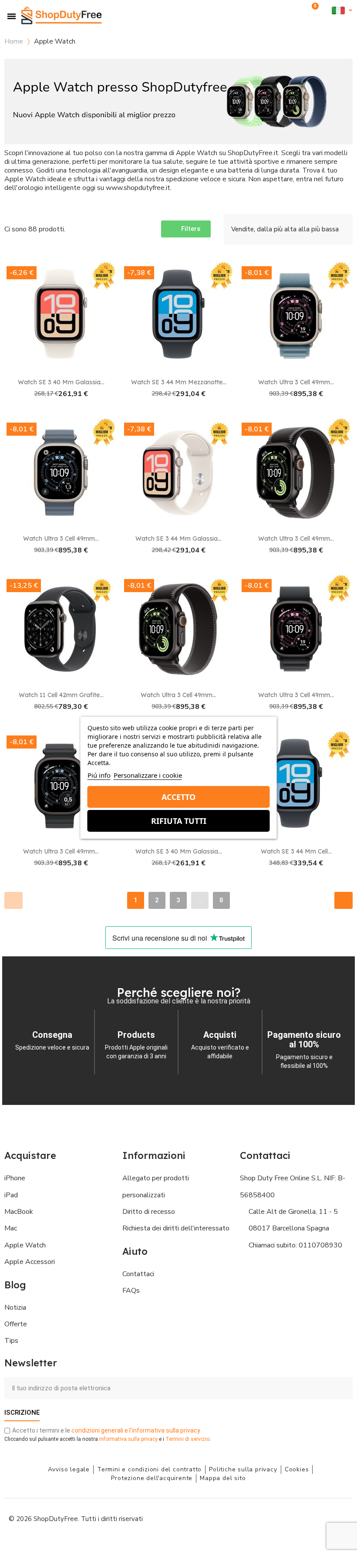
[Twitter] (320, 1518)
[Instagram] (281, 1518)
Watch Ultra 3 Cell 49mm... (296, 382)
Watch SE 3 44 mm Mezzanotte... (178, 382)
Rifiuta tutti (178, 821)
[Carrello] (313, 10)
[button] (299, 11)
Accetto (178, 797)
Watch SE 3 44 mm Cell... (296, 851)
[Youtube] (300, 1518)
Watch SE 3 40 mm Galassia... (61, 382)
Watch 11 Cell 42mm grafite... (61, 695)
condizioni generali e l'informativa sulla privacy (135, 1430)
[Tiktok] (339, 1518)
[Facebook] (261, 1518)
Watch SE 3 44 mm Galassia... (178, 538)
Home (13, 41)
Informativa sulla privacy (128, 1439)
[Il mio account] (325, 10)
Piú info (99, 775)
